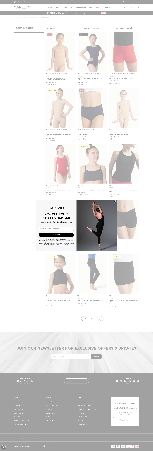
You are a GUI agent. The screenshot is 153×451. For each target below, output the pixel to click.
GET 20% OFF (56, 235)
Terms (66, 244)
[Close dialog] (115, 202)
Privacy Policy (59, 244)
